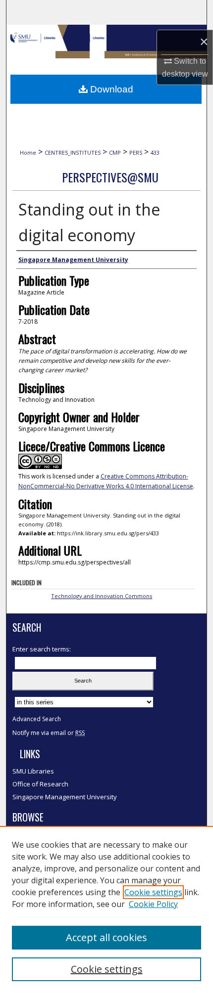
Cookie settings (153, 892)
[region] (106, 909)
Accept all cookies (106, 937)
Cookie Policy (153, 904)
